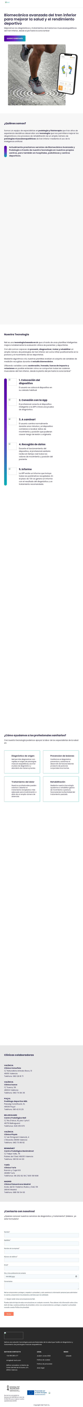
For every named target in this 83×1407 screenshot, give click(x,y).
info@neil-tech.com (13, 1360)
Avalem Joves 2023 (44, 1356)
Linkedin (68, 1356)
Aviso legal (40, 1368)
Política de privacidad (44, 1364)
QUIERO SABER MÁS (15, 38)
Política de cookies (43, 1360)
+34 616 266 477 (12, 1356)
